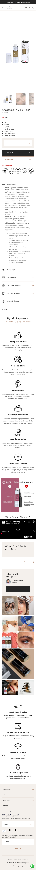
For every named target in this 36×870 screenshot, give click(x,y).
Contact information (12, 863)
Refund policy (24, 863)
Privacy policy (11, 860)
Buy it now (9, 152)
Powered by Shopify (26, 818)
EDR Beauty (13, 818)
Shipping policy (17, 866)
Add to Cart (9, 159)
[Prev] (24, 561)
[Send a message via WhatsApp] (31, 866)
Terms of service (22, 860)
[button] (3, 7)
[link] (8, 581)
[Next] (30, 561)
